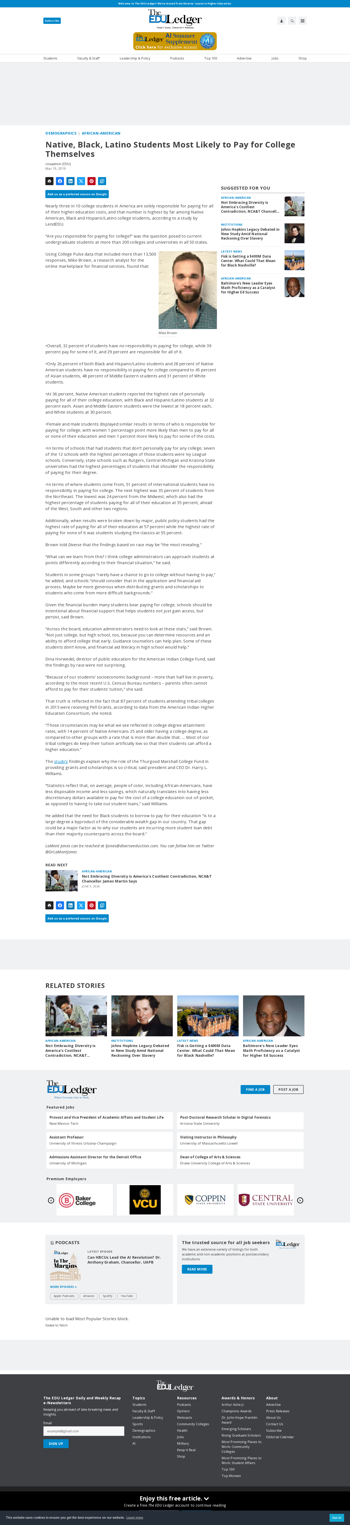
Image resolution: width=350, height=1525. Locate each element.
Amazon (89, 1296)
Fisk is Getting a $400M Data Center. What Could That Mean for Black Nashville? (248, 261)
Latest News (231, 251)
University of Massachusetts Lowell (209, 1143)
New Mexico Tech (63, 1123)
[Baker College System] (85, 1200)
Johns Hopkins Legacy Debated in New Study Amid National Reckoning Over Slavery (250, 234)
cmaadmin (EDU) (58, 164)
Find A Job (255, 1089)
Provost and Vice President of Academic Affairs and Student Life (106, 1117)
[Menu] (303, 21)
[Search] (292, 21)
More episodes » (63, 1287)
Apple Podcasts (64, 1296)
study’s (61, 761)
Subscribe (52, 20)
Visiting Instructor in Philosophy (208, 1137)
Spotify (107, 1296)
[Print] (49, 181)
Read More (197, 1269)
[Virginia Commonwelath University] (145, 1200)
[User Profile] (281, 21)
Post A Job (288, 1089)
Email (47, 1423)
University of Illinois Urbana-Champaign (82, 1143)
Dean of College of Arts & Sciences (210, 1157)
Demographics (60, 133)
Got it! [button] (336, 1517)
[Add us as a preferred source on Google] (102, 181)
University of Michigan (68, 1163)
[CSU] (205, 1200)
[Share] (60, 181)
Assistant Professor (66, 1137)
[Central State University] (266, 1200)
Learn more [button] (134, 1517)
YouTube (127, 1296)
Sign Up (56, 1443)
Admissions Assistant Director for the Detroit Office (95, 1157)
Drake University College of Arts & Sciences (215, 1163)
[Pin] (92, 181)
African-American (101, 133)
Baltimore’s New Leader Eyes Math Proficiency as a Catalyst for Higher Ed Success (248, 287)
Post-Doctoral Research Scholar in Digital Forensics (225, 1117)
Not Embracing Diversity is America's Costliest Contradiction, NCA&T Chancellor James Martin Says (147, 879)
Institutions (232, 224)
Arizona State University (200, 1123)
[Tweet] (81, 181)
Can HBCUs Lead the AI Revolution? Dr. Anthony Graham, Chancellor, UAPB (124, 1260)
